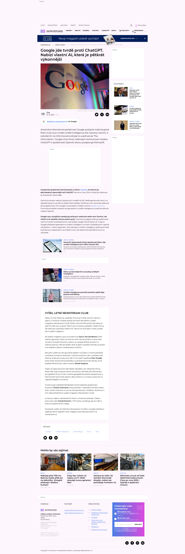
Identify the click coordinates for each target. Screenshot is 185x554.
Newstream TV (138, 31)
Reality (78, 30)
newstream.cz (45, 44)
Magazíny (64, 25)
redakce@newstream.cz (74, 510)
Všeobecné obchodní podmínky (99, 513)
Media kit (95, 527)
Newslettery (52, 25)
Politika (95, 30)
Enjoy (114, 30)
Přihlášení (142, 25)
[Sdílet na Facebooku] (102, 114)
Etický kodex (96, 510)
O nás (43, 25)
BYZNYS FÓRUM (84, 25)
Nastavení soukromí (99, 530)
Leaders (86, 30)
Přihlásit (138, 524)
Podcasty (125, 30)
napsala (83, 190)
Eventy (73, 25)
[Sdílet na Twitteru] (96, 114)
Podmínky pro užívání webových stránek (98, 522)
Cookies (94, 517)
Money (131, 106)
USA (97, 432)
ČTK (48, 113)
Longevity (105, 30)
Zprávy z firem (60, 44)
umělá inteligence (62, 432)
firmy (89, 432)
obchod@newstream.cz (73, 513)
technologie (78, 432)
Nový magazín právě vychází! (79, 38)
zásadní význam (98, 206)
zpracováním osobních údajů (126, 530)
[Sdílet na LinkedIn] (107, 114)
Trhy (131, 88)
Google (48, 432)
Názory (69, 30)
